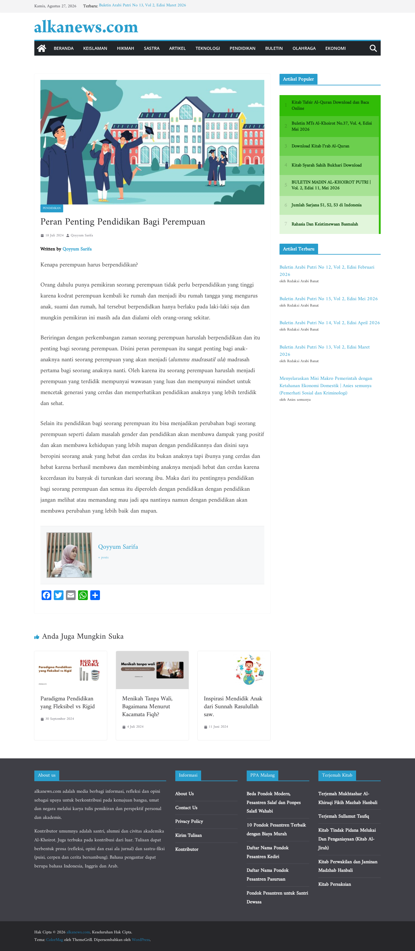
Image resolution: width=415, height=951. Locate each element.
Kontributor (186, 849)
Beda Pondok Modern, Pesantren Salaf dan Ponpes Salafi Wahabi (274, 803)
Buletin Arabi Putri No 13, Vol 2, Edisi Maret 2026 (142, 6)
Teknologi (208, 48)
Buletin (274, 48)
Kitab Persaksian (334, 884)
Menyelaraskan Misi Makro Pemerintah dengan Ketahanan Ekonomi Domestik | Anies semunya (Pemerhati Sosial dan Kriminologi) (326, 385)
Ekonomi (335, 48)
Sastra (151, 48)
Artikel (177, 48)
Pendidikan (243, 48)
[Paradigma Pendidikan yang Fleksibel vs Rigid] (70, 655)
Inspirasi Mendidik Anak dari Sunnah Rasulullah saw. (233, 707)
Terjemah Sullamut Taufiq (343, 816)
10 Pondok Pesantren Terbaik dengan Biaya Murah (276, 829)
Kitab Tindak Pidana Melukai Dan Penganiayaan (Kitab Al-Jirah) (347, 839)
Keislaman (95, 48)
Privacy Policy (189, 821)
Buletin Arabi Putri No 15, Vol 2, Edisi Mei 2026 (329, 299)
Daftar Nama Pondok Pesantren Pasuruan (268, 875)
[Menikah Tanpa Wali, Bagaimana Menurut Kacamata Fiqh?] (152, 655)
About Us (184, 794)
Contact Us (186, 808)
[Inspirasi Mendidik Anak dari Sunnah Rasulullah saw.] (234, 655)
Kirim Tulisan (188, 835)
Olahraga (304, 48)
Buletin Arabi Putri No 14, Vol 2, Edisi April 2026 (330, 323)
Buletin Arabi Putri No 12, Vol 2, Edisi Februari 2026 (327, 271)
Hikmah (125, 48)
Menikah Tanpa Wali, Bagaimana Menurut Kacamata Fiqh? (147, 707)
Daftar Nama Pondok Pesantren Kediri (268, 852)
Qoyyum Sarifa (82, 235)
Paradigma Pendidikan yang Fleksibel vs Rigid (67, 703)
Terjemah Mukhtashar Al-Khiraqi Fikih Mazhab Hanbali (347, 798)
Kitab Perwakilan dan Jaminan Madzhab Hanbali (347, 866)
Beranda (64, 48)
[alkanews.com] (41, 48)
